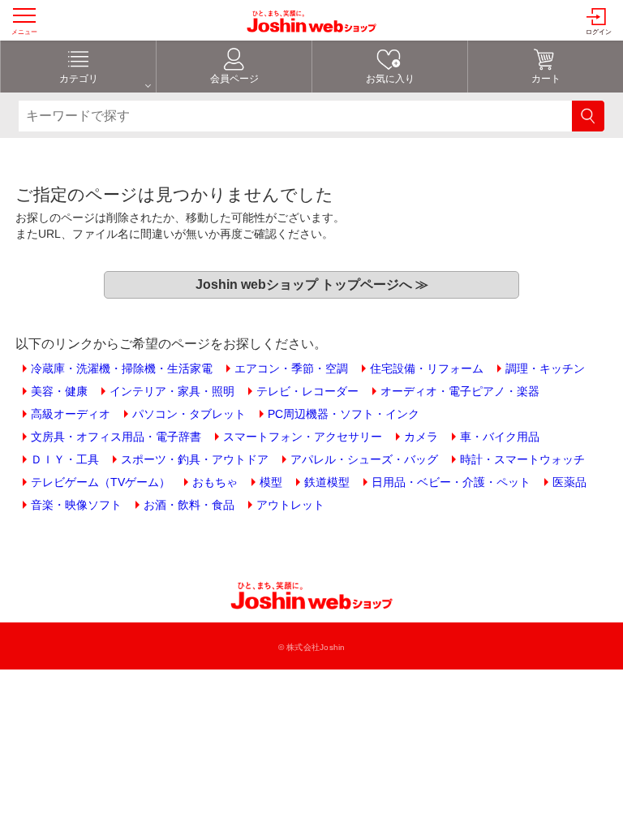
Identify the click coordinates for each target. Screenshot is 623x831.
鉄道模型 (327, 482)
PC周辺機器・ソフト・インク (343, 413)
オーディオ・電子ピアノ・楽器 (459, 391)
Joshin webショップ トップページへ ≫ (311, 284)
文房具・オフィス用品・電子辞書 (116, 436)
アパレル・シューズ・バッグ (364, 459)
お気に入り (390, 79)
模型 (271, 482)
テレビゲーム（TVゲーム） (100, 482)
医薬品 (569, 482)
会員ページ (234, 79)
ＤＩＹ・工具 (65, 459)
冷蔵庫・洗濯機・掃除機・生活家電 (122, 368)
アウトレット (290, 504)
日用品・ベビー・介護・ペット (451, 482)
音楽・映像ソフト (76, 504)
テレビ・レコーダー (307, 391)
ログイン (599, 32)
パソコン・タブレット (189, 413)
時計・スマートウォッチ (522, 459)
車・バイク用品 (499, 436)
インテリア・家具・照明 (172, 391)
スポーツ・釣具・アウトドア (195, 459)
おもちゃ (215, 482)
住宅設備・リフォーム (426, 368)
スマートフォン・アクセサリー (302, 436)
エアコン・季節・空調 (291, 368)
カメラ (421, 436)
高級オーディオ (70, 413)
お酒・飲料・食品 (189, 504)
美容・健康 (59, 391)
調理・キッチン (545, 368)
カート (546, 79)
